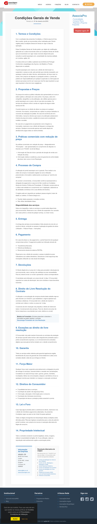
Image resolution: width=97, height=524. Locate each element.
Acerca (48, 4)
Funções (58, 4)
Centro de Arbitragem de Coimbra (47, 467)
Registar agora (81, 30)
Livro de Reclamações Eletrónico (47, 474)
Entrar (89, 4)
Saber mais (25, 519)
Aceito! (15, 519)
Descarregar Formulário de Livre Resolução (31, 320)
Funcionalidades (78, 19)
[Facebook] (82, 499)
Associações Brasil (64, 498)
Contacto (75, 4)
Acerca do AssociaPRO (12, 498)
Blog (66, 4)
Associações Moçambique (66, 504)
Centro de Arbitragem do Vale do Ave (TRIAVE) (47, 460)
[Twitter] (92, 499)
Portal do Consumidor (44, 475)
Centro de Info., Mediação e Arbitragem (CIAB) (46, 463)
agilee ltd (46, 521)
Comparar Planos (78, 21)
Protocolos (39, 501)
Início (40, 4)
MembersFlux (63, 507)
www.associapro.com (24, 472)
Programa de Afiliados (42, 498)
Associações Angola (65, 501)
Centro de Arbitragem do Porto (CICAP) (47, 470)
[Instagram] (87, 499)
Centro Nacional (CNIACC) (46, 466)
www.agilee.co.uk (23, 470)
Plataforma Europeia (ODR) (46, 472)
